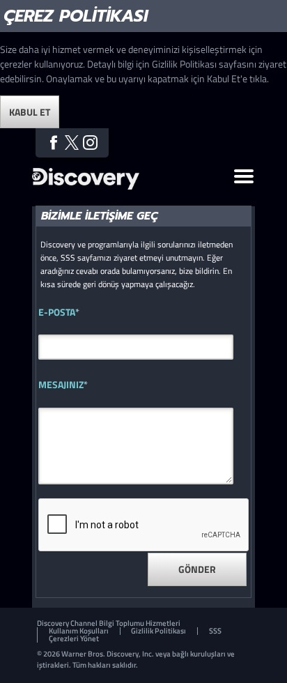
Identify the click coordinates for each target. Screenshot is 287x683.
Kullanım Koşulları (79, 631)
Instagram (90, 142)
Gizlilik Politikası (158, 631)
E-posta (58, 312)
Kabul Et (29, 112)
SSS (215, 631)
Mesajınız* (63, 384)
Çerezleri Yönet (74, 639)
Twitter (72, 142)
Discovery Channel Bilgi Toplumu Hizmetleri (108, 623)
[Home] (85, 185)
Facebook (53, 142)
